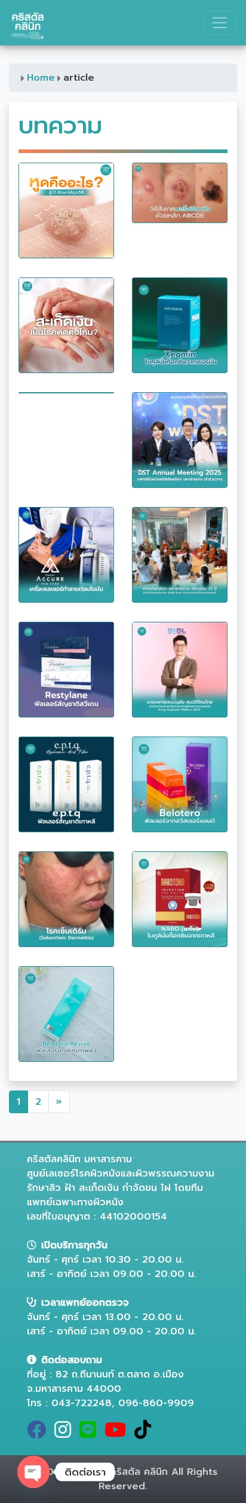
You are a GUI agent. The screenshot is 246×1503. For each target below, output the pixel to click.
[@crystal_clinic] (90, 1433)
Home (41, 78)
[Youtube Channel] (117, 1433)
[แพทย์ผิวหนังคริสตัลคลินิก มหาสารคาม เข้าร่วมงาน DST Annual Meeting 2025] (180, 439)
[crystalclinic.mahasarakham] (65, 1433)
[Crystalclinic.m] (39, 1433)
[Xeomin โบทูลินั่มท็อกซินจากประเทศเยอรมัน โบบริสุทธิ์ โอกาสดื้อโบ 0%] (180, 324)
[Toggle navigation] (219, 23)
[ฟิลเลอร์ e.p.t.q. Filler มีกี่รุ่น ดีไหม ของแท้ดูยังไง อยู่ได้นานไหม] (66, 784)
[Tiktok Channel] (145, 1433)
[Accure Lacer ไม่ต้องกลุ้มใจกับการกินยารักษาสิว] (66, 554)
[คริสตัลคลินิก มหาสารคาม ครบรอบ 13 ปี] (180, 554)
